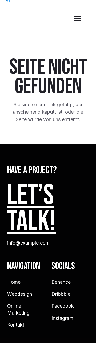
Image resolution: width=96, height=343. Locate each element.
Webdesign (19, 294)
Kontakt (15, 325)
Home (14, 282)
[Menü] (78, 18)
